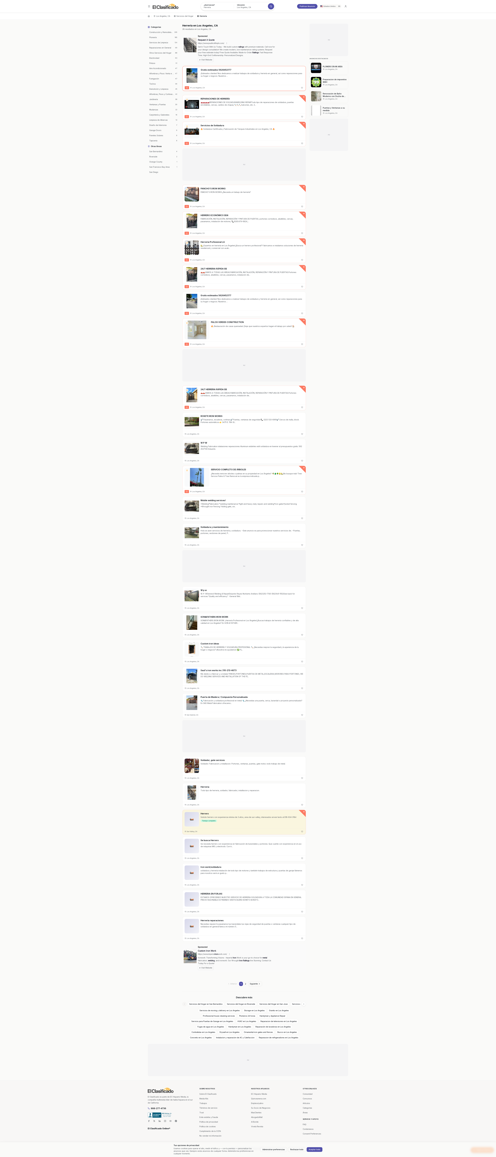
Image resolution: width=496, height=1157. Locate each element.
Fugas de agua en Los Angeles (210, 1027)
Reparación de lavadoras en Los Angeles (273, 1027)
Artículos (306, 1103)
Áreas (305, 1112)
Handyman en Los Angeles (239, 1027)
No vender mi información (210, 1136)
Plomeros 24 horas (247, 1016)
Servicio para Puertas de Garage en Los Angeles (212, 1021)
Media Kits (203, 1099)
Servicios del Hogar (184, 16)
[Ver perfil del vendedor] (187, 99)
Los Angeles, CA (163, 16)
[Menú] (149, 6)
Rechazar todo (296, 1149)
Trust (201, 1112)
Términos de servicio (208, 1108)
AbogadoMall (256, 1117)
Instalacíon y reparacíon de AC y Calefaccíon (235, 1037)
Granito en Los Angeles (279, 1010)
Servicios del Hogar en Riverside (241, 1004)
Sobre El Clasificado (208, 1094)
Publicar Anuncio (307, 6)
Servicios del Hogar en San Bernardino (206, 1004)
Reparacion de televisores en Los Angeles (279, 1021)
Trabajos (203, 1103)
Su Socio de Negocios (260, 1108)
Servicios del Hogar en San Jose (273, 1004)
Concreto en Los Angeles (201, 1037)
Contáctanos (308, 1129)
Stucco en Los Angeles (287, 1032)
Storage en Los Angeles (254, 1010)
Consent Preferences (312, 1134)
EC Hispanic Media (259, 1094)
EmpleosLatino (257, 1103)
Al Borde (254, 1122)
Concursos (307, 1099)
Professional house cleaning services (219, 1016)
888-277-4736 (158, 1108)
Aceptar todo (314, 1149)
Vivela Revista (257, 1126)
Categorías (307, 1108)
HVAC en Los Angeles (247, 1021)
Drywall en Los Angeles (229, 1032)
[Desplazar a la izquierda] (184, 1004)
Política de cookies (207, 1126)
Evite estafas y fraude (208, 1117)
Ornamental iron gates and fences (258, 1032)
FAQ (304, 1124)
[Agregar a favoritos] (302, 87)
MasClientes (256, 1112)
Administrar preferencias (273, 1149)
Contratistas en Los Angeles (203, 1032)
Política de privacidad (208, 1122)
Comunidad (307, 1094)
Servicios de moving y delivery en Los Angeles (220, 1010)
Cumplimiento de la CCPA (210, 1131)
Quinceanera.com (258, 1099)
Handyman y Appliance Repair (272, 1016)
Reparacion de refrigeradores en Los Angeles (278, 1037)
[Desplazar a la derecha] (304, 1004)
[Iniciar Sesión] (345, 6)
